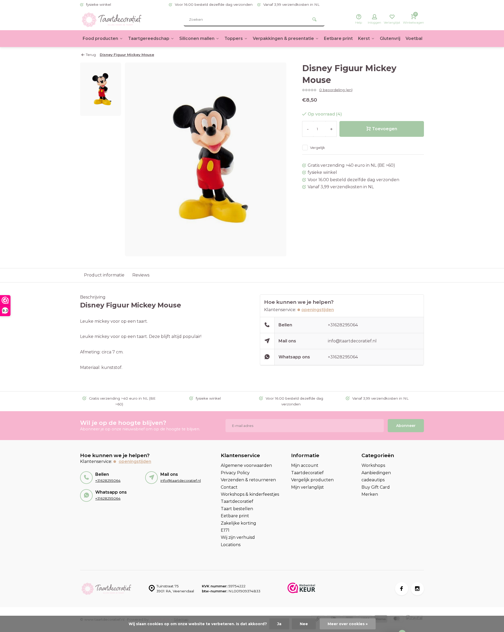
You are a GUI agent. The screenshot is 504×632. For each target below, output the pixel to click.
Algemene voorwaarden (246, 465)
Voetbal (414, 38)
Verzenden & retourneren (248, 479)
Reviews (140, 275)
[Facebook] (401, 588)
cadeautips (373, 479)
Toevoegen (384, 128)
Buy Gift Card (375, 487)
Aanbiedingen (376, 472)
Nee (304, 624)
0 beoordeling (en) (336, 90)
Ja (279, 624)
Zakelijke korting (238, 523)
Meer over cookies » (348, 624)
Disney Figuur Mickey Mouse (127, 55)
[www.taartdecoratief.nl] (111, 20)
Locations (230, 544)
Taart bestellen (237, 508)
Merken (369, 494)
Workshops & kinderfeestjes (250, 494)
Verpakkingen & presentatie (283, 38)
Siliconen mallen (196, 38)
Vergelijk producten (312, 479)
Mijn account (304, 465)
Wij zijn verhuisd (238, 537)
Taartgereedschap (148, 38)
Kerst (364, 38)
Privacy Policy (235, 472)
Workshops (373, 465)
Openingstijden (317, 309)
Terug (91, 55)
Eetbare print (338, 38)
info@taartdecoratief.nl (352, 340)
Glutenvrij (390, 38)
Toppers (233, 38)
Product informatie (104, 275)
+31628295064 (343, 324)
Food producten (100, 38)
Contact (229, 487)
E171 (225, 530)
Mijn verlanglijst (307, 487)
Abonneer (406, 425)
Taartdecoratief (237, 501)
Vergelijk (317, 147)
